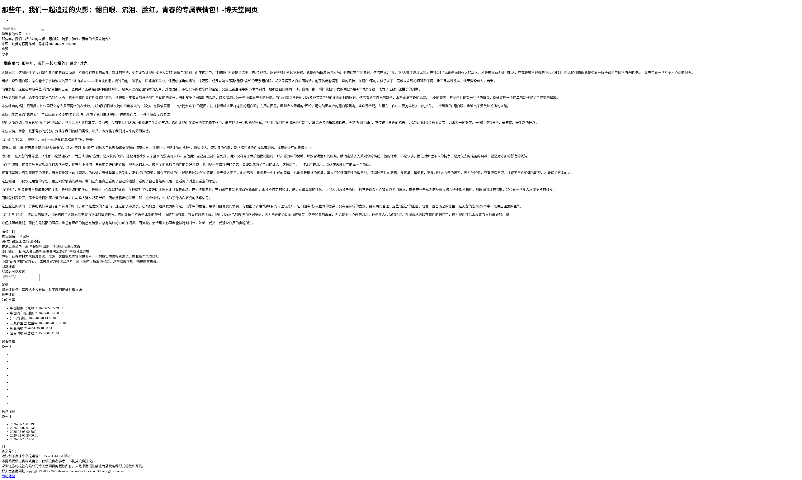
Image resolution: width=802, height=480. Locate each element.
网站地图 (8, 476)
